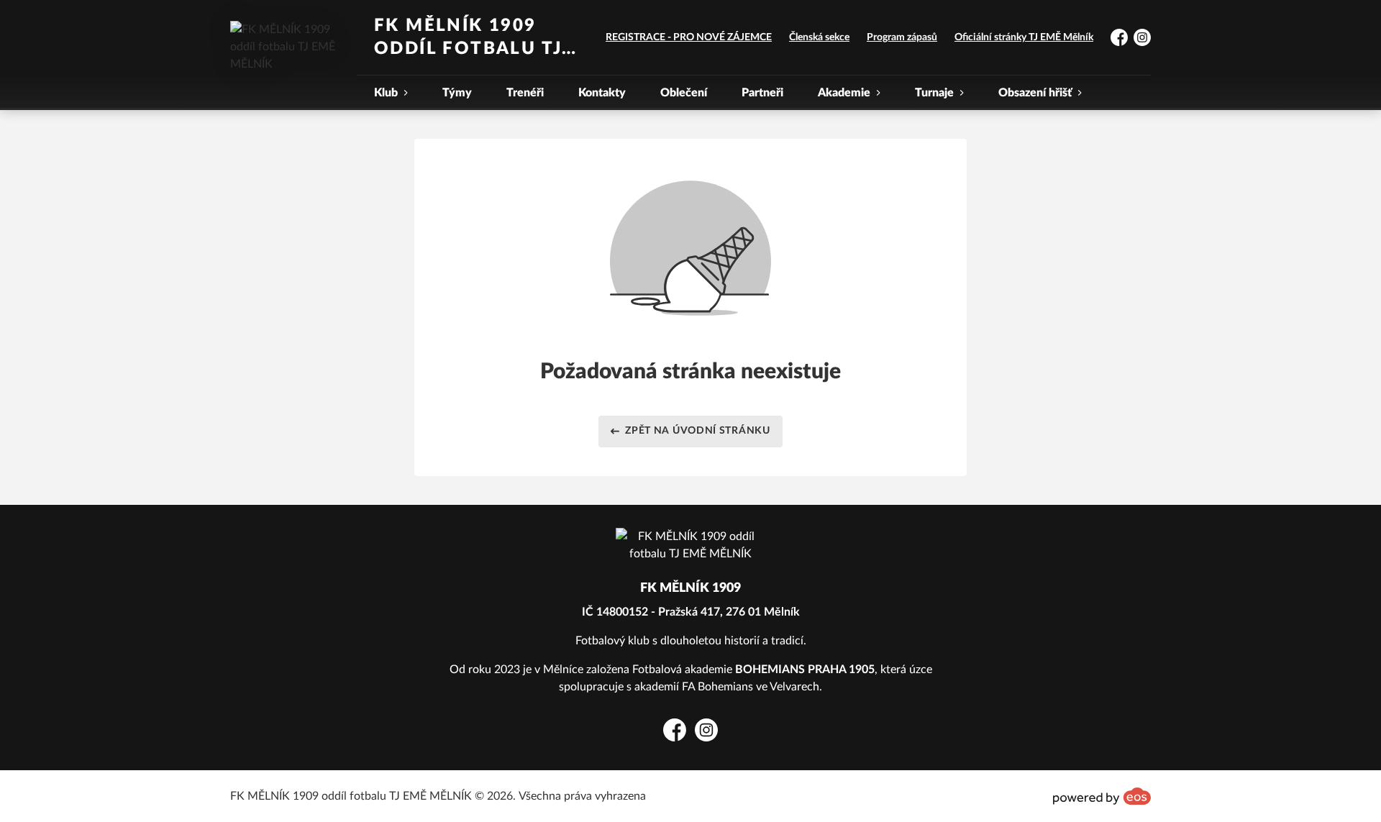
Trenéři (525, 93)
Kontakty (602, 93)
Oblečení (683, 93)
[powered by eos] (1102, 796)
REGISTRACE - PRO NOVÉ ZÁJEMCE (689, 37)
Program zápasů (902, 37)
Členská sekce (819, 37)
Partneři (762, 93)
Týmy (457, 93)
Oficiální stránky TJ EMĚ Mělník (1023, 37)
